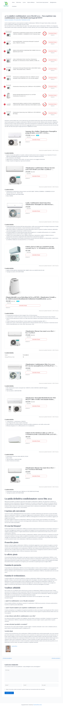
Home (13, 2)
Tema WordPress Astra (37, 704)
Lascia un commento (9, 19)
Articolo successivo (56, 658)
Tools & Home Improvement (42, 2)
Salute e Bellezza (30, 2)
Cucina (24, 2)
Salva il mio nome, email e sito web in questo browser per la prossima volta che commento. (25, 689)
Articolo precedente (7, 658)
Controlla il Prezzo (53, 33)
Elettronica (18, 2)
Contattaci (14, 6)
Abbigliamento (53, 2)
